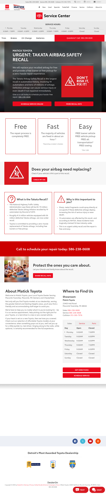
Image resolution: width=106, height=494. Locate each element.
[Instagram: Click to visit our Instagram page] (98, 441)
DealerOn (20, 485)
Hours (58, 485)
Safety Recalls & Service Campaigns (45, 485)
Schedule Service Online (32, 104)
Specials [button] (57, 7)
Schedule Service (81, 375)
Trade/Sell (65, 7)
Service (82, 323)
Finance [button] (74, 7)
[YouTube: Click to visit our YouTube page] (90, 441)
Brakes (14, 38)
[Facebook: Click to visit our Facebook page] (75, 441)
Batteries (40, 38)
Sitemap (26, 485)
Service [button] (82, 7)
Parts (94, 323)
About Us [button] (99, 7)
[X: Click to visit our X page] (82, 441)
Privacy (32, 485)
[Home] (39, 7)
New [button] (44, 7)
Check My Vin (39, 179)
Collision (90, 7)
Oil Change (27, 38)
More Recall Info (74, 104)
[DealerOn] (53, 482)
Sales (69, 323)
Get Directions (82, 370)
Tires (4, 38)
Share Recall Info (43, 275)
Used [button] (50, 7)
